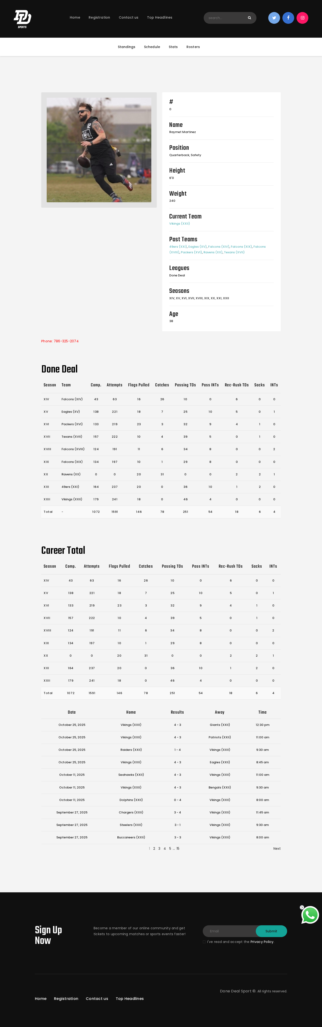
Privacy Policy (262, 941)
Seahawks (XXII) (131, 774)
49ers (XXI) (178, 246)
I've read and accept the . (240, 941)
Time (262, 712)
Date (72, 712)
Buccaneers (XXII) (131, 837)
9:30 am (262, 750)
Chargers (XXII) (131, 812)
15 (178, 848)
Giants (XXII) (220, 725)
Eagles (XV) (197, 246)
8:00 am (262, 800)
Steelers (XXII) (131, 825)
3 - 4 (177, 812)
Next (277, 848)
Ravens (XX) (213, 252)
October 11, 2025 (72, 774)
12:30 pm (262, 725)
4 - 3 (177, 725)
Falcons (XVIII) (73, 449)
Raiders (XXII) (131, 750)
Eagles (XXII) (220, 762)
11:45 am (262, 812)
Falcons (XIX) (241, 246)
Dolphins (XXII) (131, 800)
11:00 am (262, 737)
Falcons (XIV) (218, 246)
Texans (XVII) (234, 252)
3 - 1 (177, 825)
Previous (48, 848)
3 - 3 (177, 837)
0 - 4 (177, 800)
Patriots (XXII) (220, 737)
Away (220, 712)
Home (131, 712)
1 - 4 (177, 750)
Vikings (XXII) (179, 223)
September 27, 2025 (71, 812)
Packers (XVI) (191, 252)
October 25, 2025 (71, 725)
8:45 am (262, 762)
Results (177, 712)
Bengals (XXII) (220, 787)
